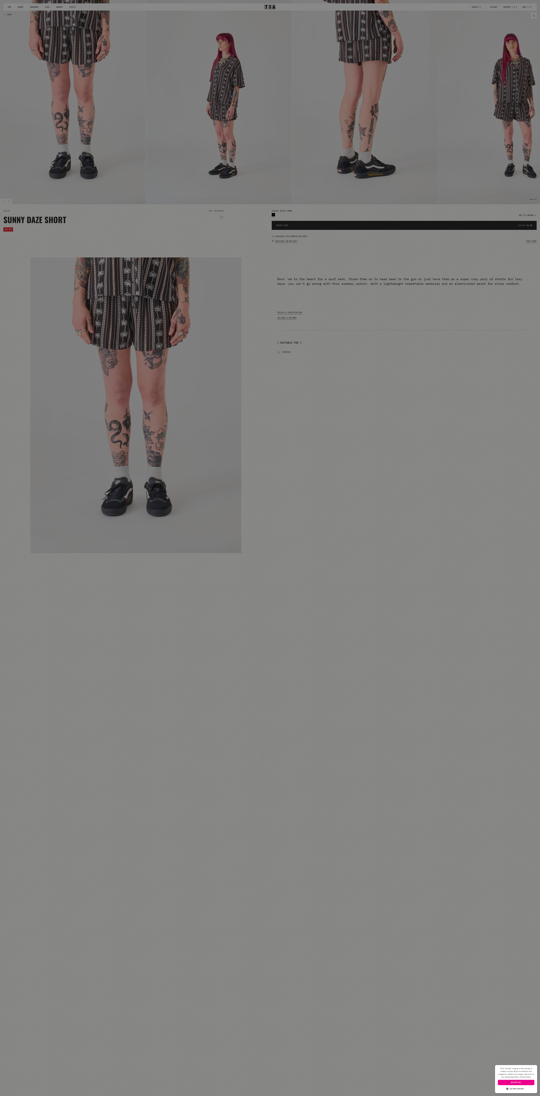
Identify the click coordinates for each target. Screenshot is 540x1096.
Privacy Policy (525, 1077)
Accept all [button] (516, 1082)
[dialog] (516, 1079)
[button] (516, 1088)
